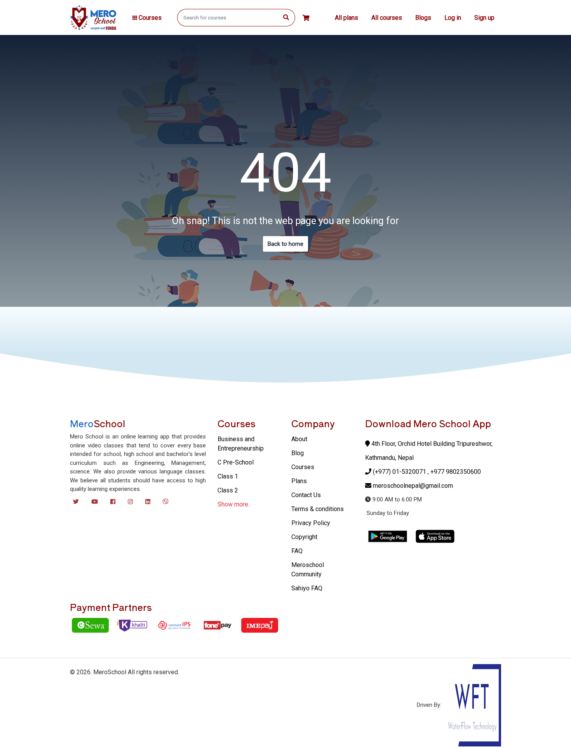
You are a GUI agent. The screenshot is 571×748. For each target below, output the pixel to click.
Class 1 (228, 476)
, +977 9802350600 (454, 471)
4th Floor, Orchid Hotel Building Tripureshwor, (431, 443)
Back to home (285, 243)
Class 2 (228, 490)
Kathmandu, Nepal (389, 457)
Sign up (484, 17)
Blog (297, 453)
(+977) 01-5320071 (399, 471)
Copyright (304, 537)
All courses (386, 17)
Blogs (423, 17)
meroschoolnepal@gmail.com (413, 485)
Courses (302, 467)
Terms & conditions (317, 509)
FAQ (297, 551)
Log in (452, 17)
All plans (346, 17)
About (299, 439)
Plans (299, 481)
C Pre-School (236, 462)
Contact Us (306, 495)
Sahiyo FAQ (306, 588)
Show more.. (234, 504)
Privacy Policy (310, 523)
